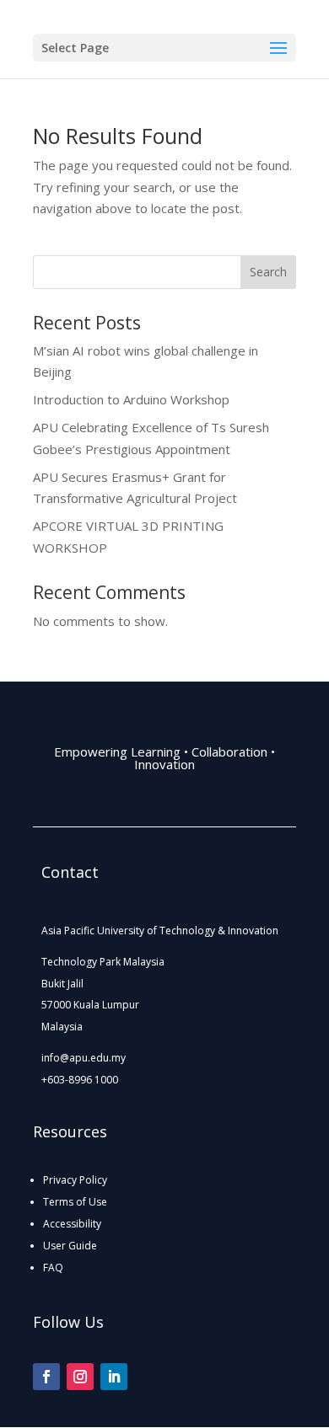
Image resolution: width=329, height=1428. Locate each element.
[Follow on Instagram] (80, 1376)
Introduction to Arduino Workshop (131, 399)
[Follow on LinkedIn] (113, 1376)
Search (268, 272)
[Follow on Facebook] (46, 1376)
